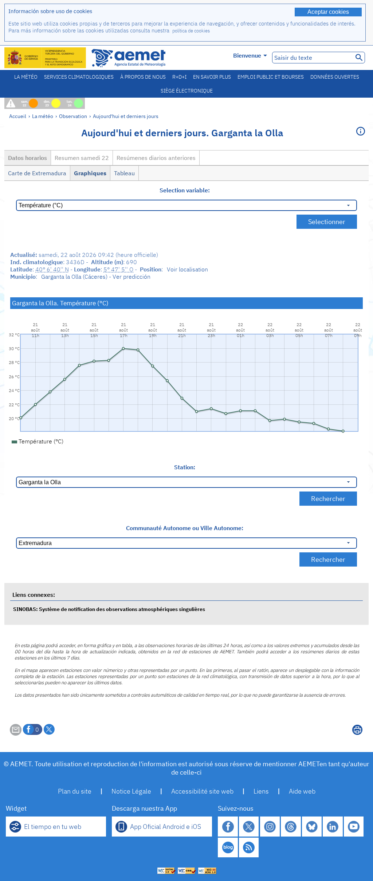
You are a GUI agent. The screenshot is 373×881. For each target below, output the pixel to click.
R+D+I (179, 77)
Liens (261, 791)
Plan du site (74, 791)
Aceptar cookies (328, 12)
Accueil (17, 116)
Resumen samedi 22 (82, 157)
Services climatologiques (79, 77)
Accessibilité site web (202, 791)
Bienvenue (247, 55)
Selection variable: (185, 190)
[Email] (15, 733)
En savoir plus (212, 77)
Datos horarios (27, 157)
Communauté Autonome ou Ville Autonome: (184, 528)
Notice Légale (131, 791)
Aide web (302, 791)
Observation (73, 116)
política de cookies (191, 31)
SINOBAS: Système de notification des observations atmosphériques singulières (109, 609)
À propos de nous (143, 77)
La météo (26, 77)
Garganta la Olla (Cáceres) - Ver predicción (95, 276)
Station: (184, 467)
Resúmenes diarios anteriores (156, 157)
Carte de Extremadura (37, 173)
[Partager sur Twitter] (49, 729)
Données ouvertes (334, 77)
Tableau (124, 173)
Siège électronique (187, 90)
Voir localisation (187, 269)
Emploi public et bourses (270, 77)
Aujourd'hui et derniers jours (125, 116)
